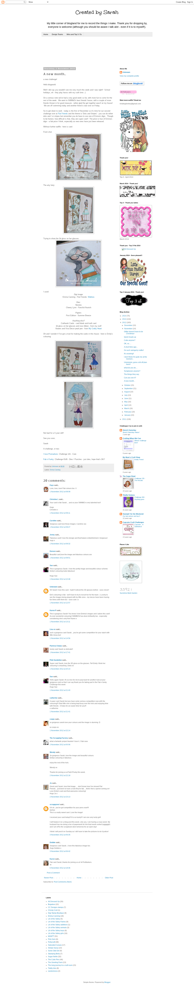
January (127, 415)
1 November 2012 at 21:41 (60, 712)
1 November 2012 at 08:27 (60, 527)
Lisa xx (53, 629)
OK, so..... (127, 344)
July (126, 395)
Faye (52, 485)
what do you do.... (130, 368)
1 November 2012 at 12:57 (60, 603)
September (128, 389)
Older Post (109, 878)
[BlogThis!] (73, 466)
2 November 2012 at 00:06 (60, 745)
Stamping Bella (54, 954)
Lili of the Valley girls (56, 933)
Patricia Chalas (56, 646)
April (126, 405)
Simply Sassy (53, 948)
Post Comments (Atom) (63, 882)
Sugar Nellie (53, 957)
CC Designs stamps (55, 907)
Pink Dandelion (56, 660)
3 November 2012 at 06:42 (60, 851)
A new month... (129, 381)
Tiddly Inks (52, 968)
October (127, 385)
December (128, 325)
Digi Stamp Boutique (56, 913)
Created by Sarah (97, 12)
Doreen (53, 551)
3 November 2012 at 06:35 (60, 835)
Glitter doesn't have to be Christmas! (133, 333)
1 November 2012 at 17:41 (60, 652)
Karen (52, 859)
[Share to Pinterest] (81, 466)
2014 (124, 316)
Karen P (53, 610)
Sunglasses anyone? (132, 371)
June (126, 398)
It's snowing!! (129, 354)
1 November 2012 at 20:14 (60, 669)
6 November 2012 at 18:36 (60, 868)
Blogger (107, 982)
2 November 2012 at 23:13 (60, 797)
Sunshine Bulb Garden (128, 593)
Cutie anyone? (129, 340)
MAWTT (51, 936)
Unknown (53, 587)
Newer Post (48, 878)
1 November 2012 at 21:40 (60, 690)
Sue (51, 565)
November (128, 329)
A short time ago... (131, 347)
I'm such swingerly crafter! (134, 350)
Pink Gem (52, 939)
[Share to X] (76, 466)
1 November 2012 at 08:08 (60, 492)
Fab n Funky (48, 459)
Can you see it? (130, 378)
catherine (53, 698)
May (126, 402)
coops (52, 719)
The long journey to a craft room (60, 965)
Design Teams (57, 34)
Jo (51, 783)
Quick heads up (130, 337)
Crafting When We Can (132, 438)
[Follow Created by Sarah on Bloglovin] (132, 85)
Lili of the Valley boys (56, 931)
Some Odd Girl (53, 951)
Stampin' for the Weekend (133, 514)
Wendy (52, 752)
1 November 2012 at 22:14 (60, 731)
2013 (124, 319)
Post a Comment (53, 873)
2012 (124, 323)
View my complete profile (129, 76)
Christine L (54, 499)
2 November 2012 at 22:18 (60, 775)
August (127, 392)
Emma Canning (55, 470)
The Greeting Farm (55, 962)
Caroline (53, 521)
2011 (124, 419)
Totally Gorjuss (129, 495)
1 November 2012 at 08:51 (60, 558)
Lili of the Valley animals (57, 928)
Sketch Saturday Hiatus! (131, 432)
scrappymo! (55, 804)
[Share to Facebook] (78, 466)
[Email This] (70, 466)
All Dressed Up (54, 902)
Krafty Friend (138, 459)
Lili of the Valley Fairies (57, 922)
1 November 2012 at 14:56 (60, 638)
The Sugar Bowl (129, 476)
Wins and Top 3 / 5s (74, 34)
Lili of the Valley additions (58, 925)
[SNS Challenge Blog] (134, 306)
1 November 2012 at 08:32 (60, 544)
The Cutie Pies (53, 960)
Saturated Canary (55, 945)
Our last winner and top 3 (131, 516)
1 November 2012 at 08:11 (60, 513)
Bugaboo (51, 904)
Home (45, 34)
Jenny (52, 535)
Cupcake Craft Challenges (133, 522)
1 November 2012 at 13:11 (60, 622)
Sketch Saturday (129, 430)
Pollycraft (51, 942)
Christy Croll (53, 910)
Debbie (52, 842)
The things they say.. (132, 374)
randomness (53, 971)
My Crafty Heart (95, 328)
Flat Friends (63, 114)
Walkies (91, 297)
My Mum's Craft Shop (131, 457)
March (127, 408)
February (128, 412)
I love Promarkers (50, 454)
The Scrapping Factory (59, 738)
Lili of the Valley (54, 919)
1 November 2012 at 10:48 (60, 579)
